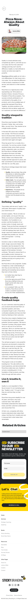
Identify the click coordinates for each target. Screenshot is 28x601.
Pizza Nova (5, 76)
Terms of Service (18, 595)
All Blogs (3, 555)
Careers (3, 567)
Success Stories (5, 552)
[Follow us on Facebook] (10, 585)
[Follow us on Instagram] (15, 585)
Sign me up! (14, 474)
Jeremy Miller (4, 565)
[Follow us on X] (12, 585)
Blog (2, 547)
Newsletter (4, 544)
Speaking (3, 524)
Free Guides (4, 550)
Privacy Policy (9, 595)
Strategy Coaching (6, 522)
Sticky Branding (5, 533)
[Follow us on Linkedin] (18, 585)
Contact (3, 570)
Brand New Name (5, 536)
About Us (3, 562)
